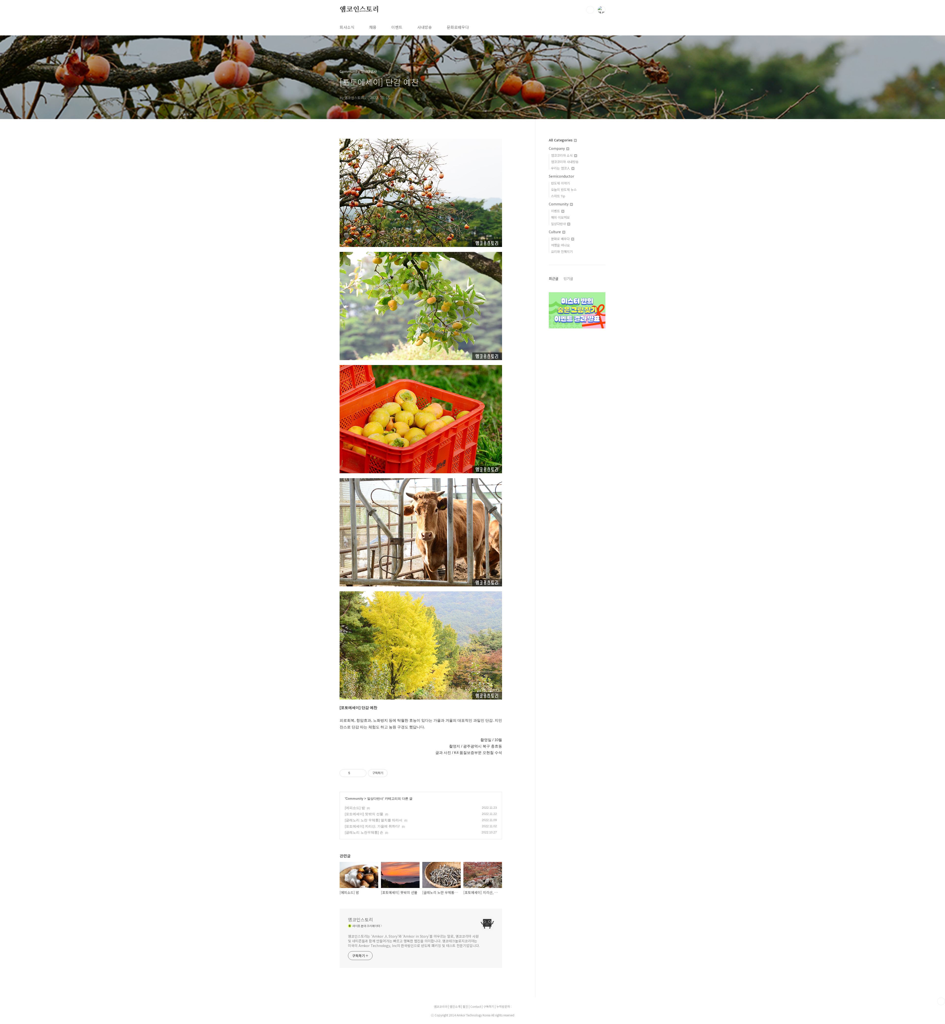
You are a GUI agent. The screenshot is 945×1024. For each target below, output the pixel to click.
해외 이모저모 (560, 217)
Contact (476, 1006)
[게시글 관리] (361, 773)
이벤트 (396, 27)
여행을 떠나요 (560, 245)
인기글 (568, 278)
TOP (941, 1001)
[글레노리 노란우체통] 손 (364, 832)
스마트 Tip (558, 196)
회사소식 (347, 27)
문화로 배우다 (561, 238)
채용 (373, 27)
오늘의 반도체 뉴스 (564, 189)
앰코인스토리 (359, 9)
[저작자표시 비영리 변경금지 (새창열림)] (394, 773)
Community (354, 798)
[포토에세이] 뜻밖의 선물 (364, 814)
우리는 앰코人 (561, 168)
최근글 (553, 278)
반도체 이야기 (560, 183)
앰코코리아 (440, 1006)
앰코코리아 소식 (562, 155)
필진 (465, 1006)
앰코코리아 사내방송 (565, 161)
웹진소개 (455, 1006)
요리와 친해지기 (562, 251)
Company (557, 148)
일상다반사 (375, 798)
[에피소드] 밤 (355, 808)
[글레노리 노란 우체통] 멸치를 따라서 (373, 820)
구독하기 (489, 1006)
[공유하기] (355, 773)
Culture (555, 231)
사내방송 (424, 27)
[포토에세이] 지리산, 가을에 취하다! (372, 826)
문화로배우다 (458, 27)
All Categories (561, 140)
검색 (590, 10)
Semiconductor (561, 176)
